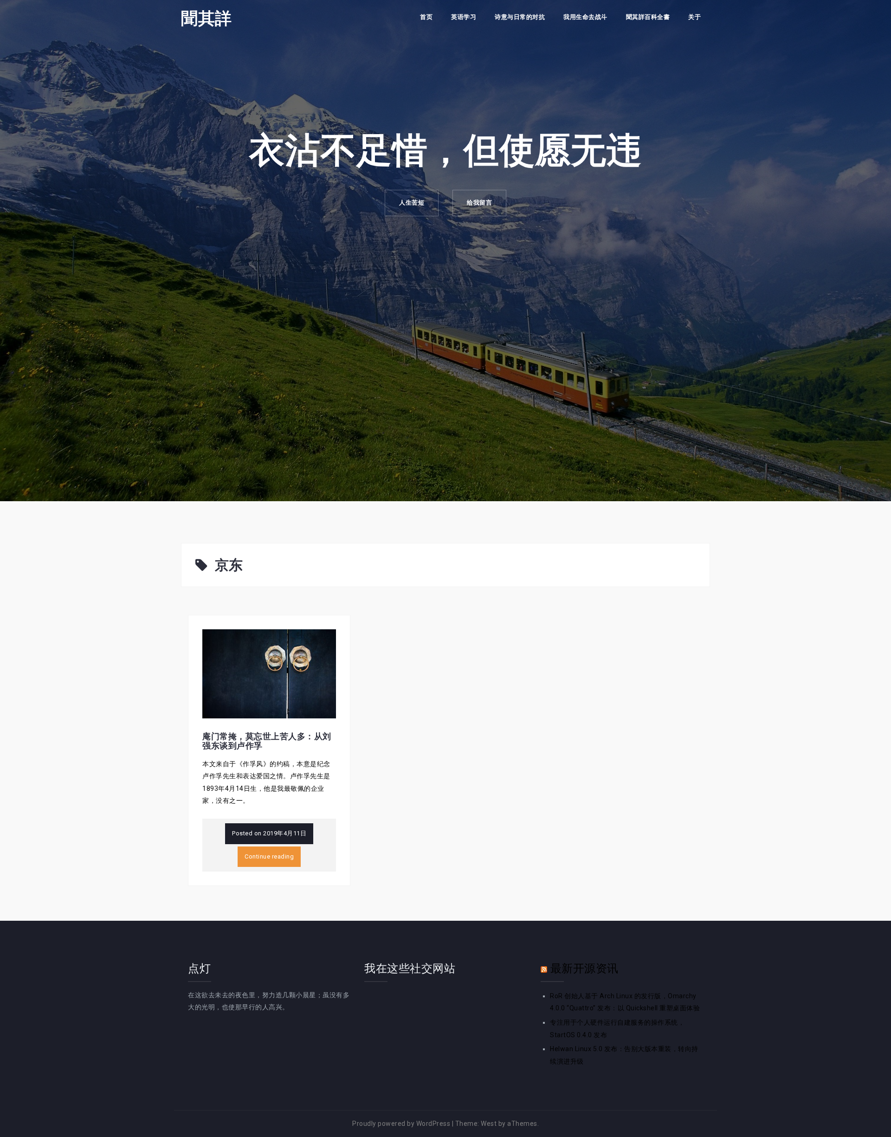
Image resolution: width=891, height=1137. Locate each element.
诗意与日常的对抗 (520, 16)
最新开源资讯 (584, 968)
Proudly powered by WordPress (401, 1123)
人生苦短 (411, 202)
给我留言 (479, 202)
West (489, 1123)
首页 (426, 16)
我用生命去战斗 (585, 16)
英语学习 (463, 16)
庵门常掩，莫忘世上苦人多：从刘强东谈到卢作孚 (266, 741)
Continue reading (269, 856)
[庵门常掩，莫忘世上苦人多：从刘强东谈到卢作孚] (269, 673)
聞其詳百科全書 (648, 16)
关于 (694, 16)
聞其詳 (206, 18)
